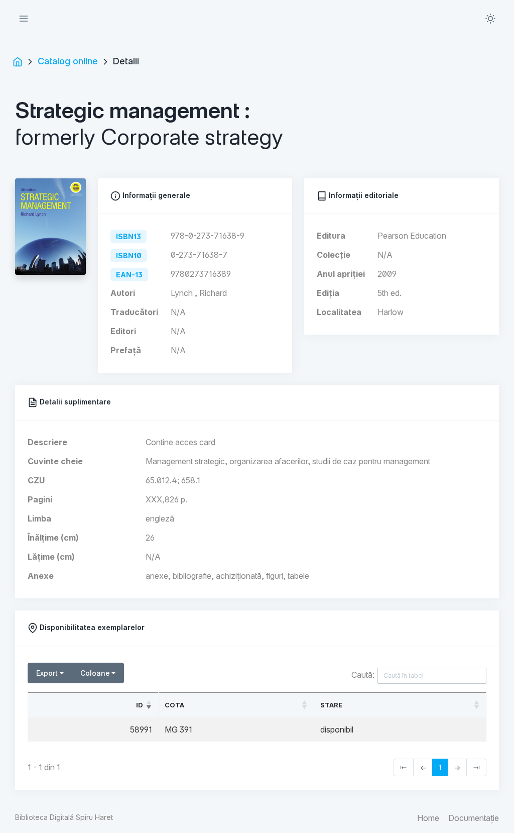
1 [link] (440, 767)
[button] (490, 19)
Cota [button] (174, 705)
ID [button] (139, 705)
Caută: (362, 675)
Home (428, 818)
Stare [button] (331, 705)
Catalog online (68, 61)
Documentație (473, 818)
